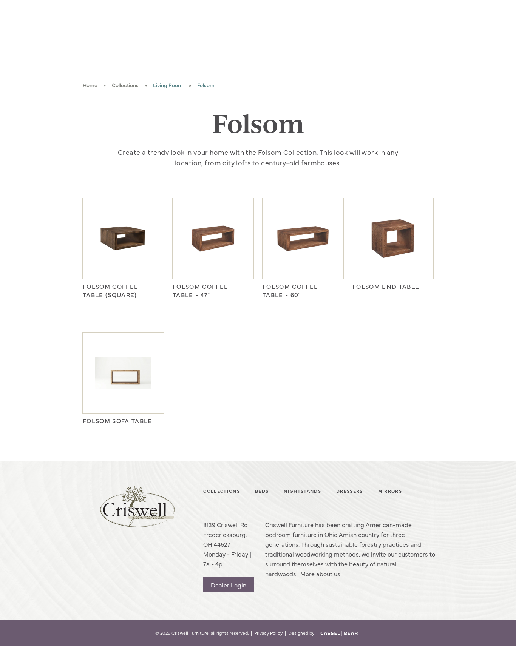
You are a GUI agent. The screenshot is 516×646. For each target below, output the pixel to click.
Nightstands (302, 491)
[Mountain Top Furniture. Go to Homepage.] (137, 507)
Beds (262, 491)
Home (90, 85)
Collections (125, 85)
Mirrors (390, 491)
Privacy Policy (268, 633)
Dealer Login (228, 585)
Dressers (349, 491)
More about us (320, 573)
